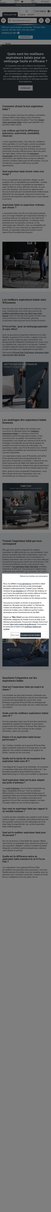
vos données (18, 591)
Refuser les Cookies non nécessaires (34, 576)
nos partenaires (25, 584)
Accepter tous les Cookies (30, 635)
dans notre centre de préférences (23, 624)
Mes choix (15, 635)
